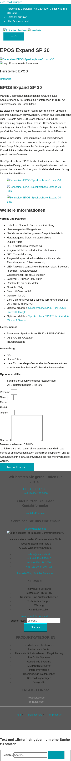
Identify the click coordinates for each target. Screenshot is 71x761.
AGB (18, 714)
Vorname (5, 392)
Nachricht (6, 440)
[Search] (56, 755)
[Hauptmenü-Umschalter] (13, 36)
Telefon (4, 412)
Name (4, 397)
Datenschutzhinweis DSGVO (16, 444)
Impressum (55, 714)
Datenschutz (35, 714)
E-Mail (4, 407)
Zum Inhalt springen (11, 2)
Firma (3, 402)
